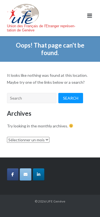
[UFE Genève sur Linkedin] (38, 174)
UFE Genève (55, 201)
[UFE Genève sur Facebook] (13, 174)
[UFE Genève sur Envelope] (25, 174)
